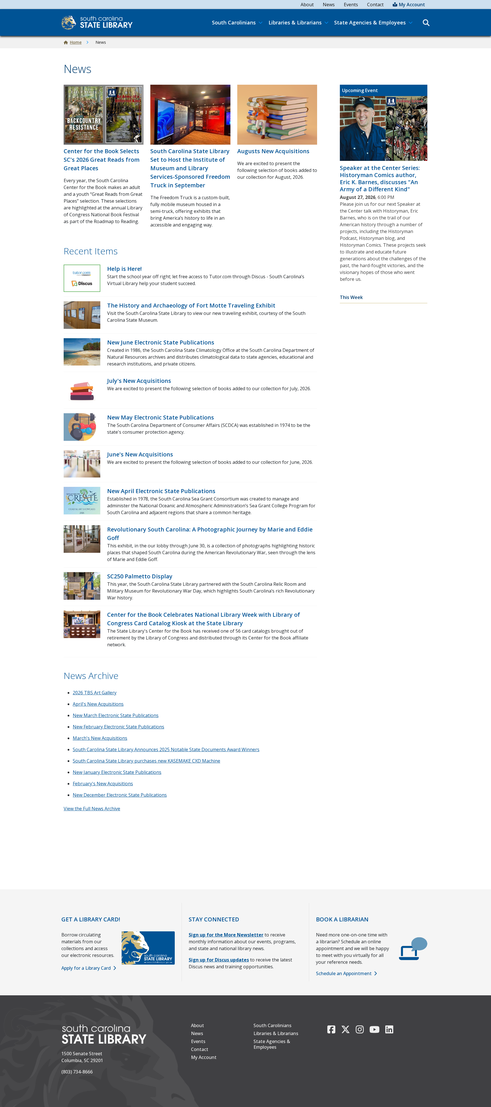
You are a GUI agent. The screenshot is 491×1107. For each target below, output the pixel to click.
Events (351, 4)
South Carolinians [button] (234, 22)
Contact (375, 4)
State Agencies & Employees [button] (370, 22)
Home (76, 42)
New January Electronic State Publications (117, 772)
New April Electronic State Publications (161, 491)
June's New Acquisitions (140, 454)
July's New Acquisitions (139, 381)
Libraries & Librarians (275, 1033)
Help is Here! (124, 269)
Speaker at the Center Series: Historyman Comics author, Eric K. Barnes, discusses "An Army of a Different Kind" (380, 178)
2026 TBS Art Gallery (94, 692)
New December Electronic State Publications (120, 795)
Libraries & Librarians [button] (295, 22)
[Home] (99, 22)
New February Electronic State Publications (118, 727)
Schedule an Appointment (344, 973)
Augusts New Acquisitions (273, 151)
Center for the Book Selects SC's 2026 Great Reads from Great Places (102, 159)
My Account (412, 4)
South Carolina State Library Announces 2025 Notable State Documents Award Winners (166, 749)
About (307, 4)
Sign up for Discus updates (219, 960)
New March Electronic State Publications (116, 715)
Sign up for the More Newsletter (226, 935)
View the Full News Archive (92, 808)
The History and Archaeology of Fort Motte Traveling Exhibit (191, 305)
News (329, 4)
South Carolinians (272, 1025)
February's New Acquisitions (103, 783)
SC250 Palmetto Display (139, 576)
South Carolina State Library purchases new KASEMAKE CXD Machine (146, 761)
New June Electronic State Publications (160, 342)
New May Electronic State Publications (160, 417)
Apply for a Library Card (86, 968)
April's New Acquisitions (98, 704)
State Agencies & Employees (271, 1044)
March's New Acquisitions (100, 738)
